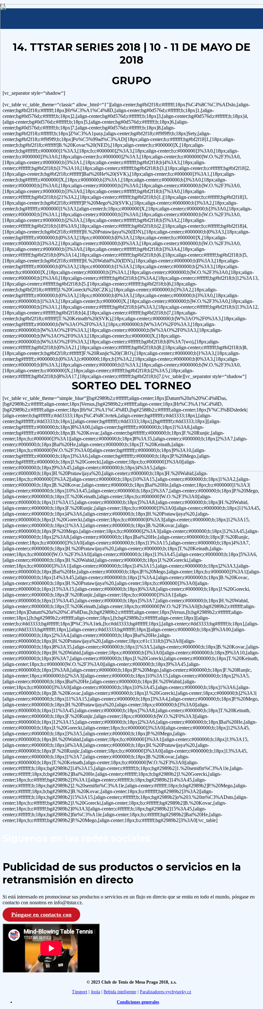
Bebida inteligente (120, 991)
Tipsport (79, 991)
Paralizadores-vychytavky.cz (165, 991)
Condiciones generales (138, 1002)
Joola (95, 991)
